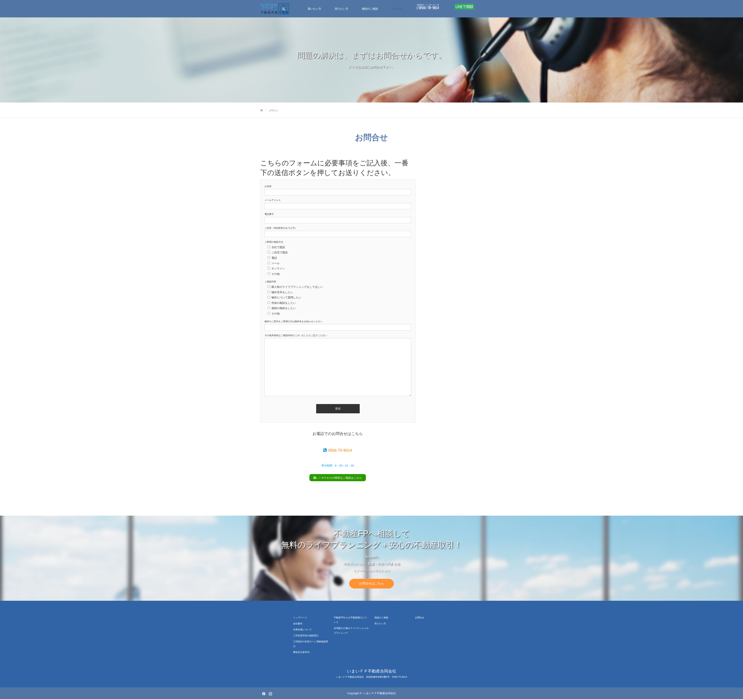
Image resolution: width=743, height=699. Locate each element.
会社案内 (297, 623)
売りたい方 (341, 8)
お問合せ (397, 8)
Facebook (263, 693)
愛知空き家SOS (301, 652)
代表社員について (302, 629)
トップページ (300, 617)
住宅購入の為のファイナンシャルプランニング (351, 630)
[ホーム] (261, 104)
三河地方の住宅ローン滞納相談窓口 (310, 644)
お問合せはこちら (371, 583)
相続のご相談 (370, 8)
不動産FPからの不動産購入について (350, 620)
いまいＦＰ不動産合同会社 (371, 671)
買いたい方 (314, 8)
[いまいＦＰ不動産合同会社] (289, 9)
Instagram (270, 693)
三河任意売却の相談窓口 (306, 635)
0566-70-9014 (340, 450)
